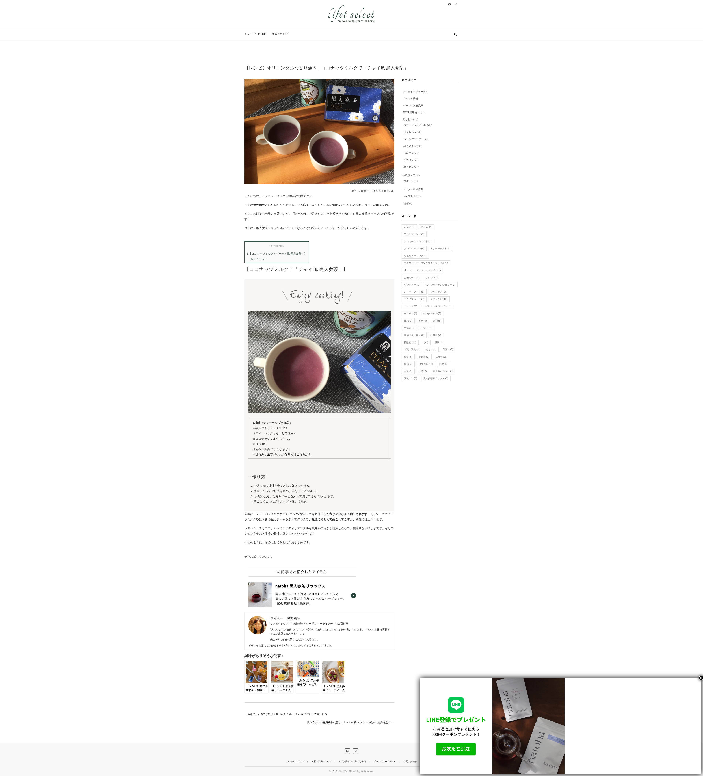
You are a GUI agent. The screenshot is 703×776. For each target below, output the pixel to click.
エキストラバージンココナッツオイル (426, 263)
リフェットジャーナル (415, 91)
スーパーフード (414, 291)
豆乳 (408, 371)
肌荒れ (440, 356)
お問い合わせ (410, 761)
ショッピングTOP (255, 34)
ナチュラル (438, 299)
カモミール (411, 277)
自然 (443, 363)
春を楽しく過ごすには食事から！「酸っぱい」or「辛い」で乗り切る (285, 714)
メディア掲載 (410, 98)
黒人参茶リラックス (435, 378)
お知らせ (408, 203)
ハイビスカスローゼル (437, 306)
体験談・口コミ (412, 175)
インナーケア (440, 248)
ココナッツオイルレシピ (417, 125)
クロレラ (432, 277)
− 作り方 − (259, 258)
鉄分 (423, 371)
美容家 (424, 356)
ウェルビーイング (415, 255)
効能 (437, 320)
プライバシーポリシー (385, 761)
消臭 (438, 342)
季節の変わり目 (414, 335)
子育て (426, 327)
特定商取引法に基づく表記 (352, 761)
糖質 (408, 356)
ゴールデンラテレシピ (416, 139)
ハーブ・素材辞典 (413, 189)
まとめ (426, 226)
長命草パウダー (443, 371)
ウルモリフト (411, 180)
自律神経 (426, 363)
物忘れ (431, 349)
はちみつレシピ (412, 132)
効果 (423, 320)
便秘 (408, 320)
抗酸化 (410, 342)
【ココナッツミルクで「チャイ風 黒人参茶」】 (276, 253)
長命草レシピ (411, 152)
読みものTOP (280, 34)
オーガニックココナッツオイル (422, 270)
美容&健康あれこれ (414, 112)
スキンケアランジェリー (440, 284)
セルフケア (438, 291)
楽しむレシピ (410, 119)
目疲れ (447, 349)
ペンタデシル (432, 313)
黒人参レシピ (411, 167)
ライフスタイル (412, 196)
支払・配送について (322, 761)
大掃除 (409, 327)
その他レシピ (411, 159)
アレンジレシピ (414, 234)
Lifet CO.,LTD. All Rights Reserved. (356, 771)
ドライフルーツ (414, 299)
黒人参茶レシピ (412, 146)
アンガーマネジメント (417, 241)
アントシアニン (414, 248)
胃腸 (408, 363)
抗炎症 (435, 335)
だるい (409, 226)
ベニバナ (410, 313)
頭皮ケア (410, 378)
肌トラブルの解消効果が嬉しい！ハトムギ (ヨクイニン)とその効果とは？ (350, 722)
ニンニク (410, 306)
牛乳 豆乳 (411, 349)
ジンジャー (411, 284)
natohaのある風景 (413, 105)
